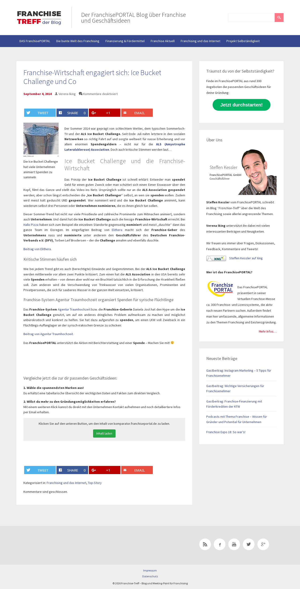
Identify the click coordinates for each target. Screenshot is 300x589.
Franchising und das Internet (200, 41)
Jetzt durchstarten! (241, 104)
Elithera (117, 230)
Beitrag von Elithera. (37, 249)
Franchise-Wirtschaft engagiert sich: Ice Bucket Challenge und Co (92, 77)
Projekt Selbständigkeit (243, 41)
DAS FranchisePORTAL (34, 41)
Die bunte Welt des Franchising (77, 41)
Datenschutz (150, 576)
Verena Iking (67, 94)
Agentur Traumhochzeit (74, 309)
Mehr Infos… (268, 331)
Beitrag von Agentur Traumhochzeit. (48, 334)
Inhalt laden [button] (104, 433)
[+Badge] (49, 545)
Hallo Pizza (30, 225)
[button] (279, 17)
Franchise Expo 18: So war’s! (225, 432)
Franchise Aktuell (163, 41)
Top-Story (95, 483)
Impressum (150, 570)
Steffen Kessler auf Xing (246, 258)
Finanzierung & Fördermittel (125, 41)
